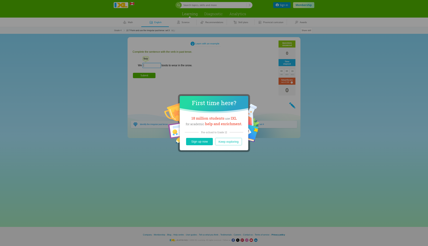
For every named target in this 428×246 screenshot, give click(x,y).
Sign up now (199, 141)
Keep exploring (229, 141)
